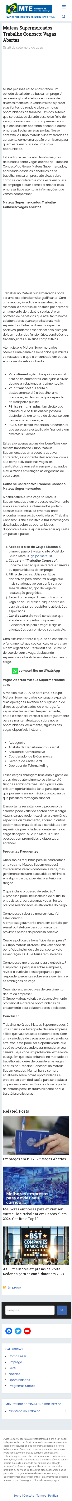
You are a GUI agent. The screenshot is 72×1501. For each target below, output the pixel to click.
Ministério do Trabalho (24, 1411)
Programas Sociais (22, 1386)
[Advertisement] (36, 68)
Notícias (14, 1374)
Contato (28, 1495)
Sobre (17, 1495)
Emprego (14, 1287)
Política (53, 1495)
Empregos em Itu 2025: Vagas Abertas (34, 1159)
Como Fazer (17, 1356)
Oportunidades (19, 1380)
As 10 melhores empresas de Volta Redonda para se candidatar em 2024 (34, 1271)
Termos (41, 1495)
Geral (12, 1368)
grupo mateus (41, 556)
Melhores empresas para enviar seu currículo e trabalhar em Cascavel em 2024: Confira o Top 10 (35, 1214)
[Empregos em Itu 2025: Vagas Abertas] (36, 1135)
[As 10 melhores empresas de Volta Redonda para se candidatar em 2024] (36, 1245)
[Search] (62, 1310)
